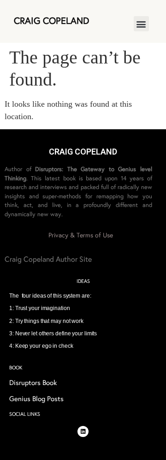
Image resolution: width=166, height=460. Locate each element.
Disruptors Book (33, 383)
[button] (141, 23)
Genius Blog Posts (36, 399)
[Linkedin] (83, 431)
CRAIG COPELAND (83, 151)
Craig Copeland (51, 20)
